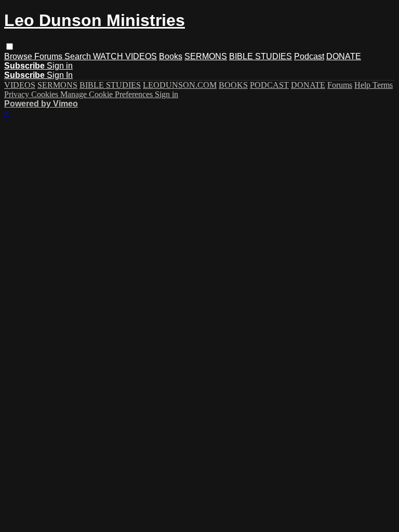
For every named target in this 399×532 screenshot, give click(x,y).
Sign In (60, 75)
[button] (9, 46)
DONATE (343, 56)
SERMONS (205, 56)
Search (78, 56)
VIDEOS (19, 85)
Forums (49, 56)
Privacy (17, 94)
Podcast (309, 56)
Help (363, 85)
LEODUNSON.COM (180, 85)
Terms (383, 85)
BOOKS (233, 85)
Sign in (60, 65)
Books (170, 56)
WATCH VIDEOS (125, 56)
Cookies (45, 94)
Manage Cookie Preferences (107, 94)
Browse (19, 56)
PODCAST (269, 85)
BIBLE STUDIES (260, 56)
